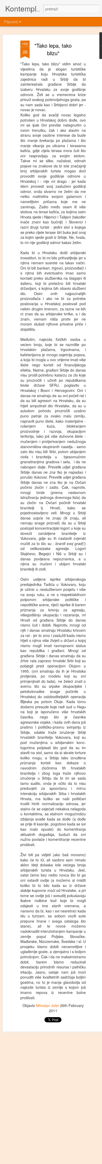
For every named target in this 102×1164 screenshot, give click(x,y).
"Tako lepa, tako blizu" (53, 49)
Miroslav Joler (47, 1005)
